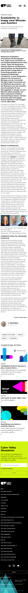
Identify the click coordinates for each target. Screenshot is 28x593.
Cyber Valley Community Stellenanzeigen (10, 494)
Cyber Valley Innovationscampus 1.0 (9, 545)
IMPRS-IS (3, 514)
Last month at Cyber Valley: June (13, 398)
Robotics (20, 334)
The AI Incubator (4, 500)
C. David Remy (13, 323)
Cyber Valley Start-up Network (8, 525)
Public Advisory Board (6, 537)
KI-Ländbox (3, 502)
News (2, 488)
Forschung (3, 508)
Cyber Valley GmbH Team (6, 548)
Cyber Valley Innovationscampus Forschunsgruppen (12, 517)
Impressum (3, 588)
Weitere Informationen (20, 317)
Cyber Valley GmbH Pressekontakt (8, 557)
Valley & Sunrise (4, 505)
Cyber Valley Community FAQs (7, 559)
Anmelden (14, 472)
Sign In (14, 572)
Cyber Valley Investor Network (7, 531)
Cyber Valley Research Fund (7, 520)
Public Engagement (5, 534)
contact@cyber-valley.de (6, 584)
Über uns (3, 539)
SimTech (13, 156)
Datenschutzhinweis (7, 468)
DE (20, 6)
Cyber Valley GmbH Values (7, 551)
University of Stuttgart (8, 334)
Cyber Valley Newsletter (6, 491)
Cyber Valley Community (6, 542)
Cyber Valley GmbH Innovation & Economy (11, 522)
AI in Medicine (13, 338)
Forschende (3, 511)
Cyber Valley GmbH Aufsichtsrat (8, 554)
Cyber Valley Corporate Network (8, 528)
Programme (3, 497)
